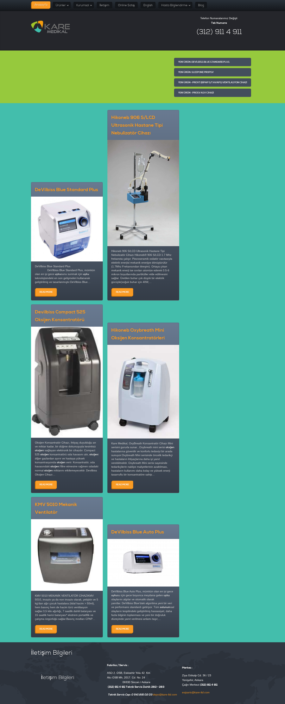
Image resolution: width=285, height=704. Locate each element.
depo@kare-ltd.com (165, 694)
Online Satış (126, 5)
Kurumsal (82, 5)
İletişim (104, 5)
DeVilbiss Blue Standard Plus (66, 190)
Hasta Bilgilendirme (174, 5)
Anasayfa (41, 5)
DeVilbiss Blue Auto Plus (137, 532)
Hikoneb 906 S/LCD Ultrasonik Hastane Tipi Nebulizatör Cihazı (137, 125)
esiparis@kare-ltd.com (196, 692)
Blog (201, 5)
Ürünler (61, 5)
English (148, 5)
